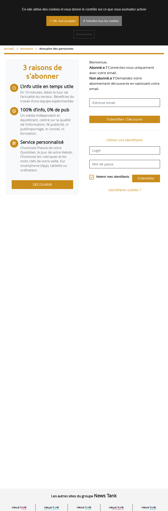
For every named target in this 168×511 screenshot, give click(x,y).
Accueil (9, 49)
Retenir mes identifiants (112, 177)
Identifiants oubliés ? (124, 190)
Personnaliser (84, 34)
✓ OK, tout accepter (63, 21)
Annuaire (26, 49)
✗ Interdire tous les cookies (101, 21)
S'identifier (146, 178)
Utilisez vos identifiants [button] (124, 140)
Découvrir (42, 184)
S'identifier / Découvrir (125, 119)
